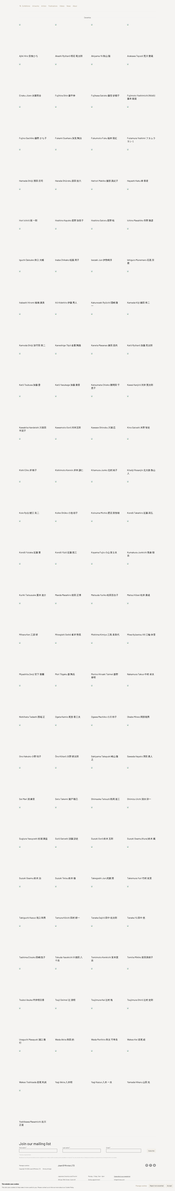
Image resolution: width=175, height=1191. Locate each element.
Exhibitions (26, 6)
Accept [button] (169, 1186)
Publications (52, 6)
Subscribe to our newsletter (122, 1176)
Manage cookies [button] (24, 1165)
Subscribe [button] (151, 1151)
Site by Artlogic (47, 1169)
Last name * (66, 1147)
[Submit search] (20, 5)
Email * (108, 1147)
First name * (22, 1147)
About (75, 6)
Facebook (150, 1165)
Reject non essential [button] (156, 1186)
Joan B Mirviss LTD (140, 6)
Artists (43, 6)
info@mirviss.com (119, 1180)
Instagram (146, 1165)
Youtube (154, 1165)
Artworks (35, 6)
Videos (62, 6)
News (69, 6)
